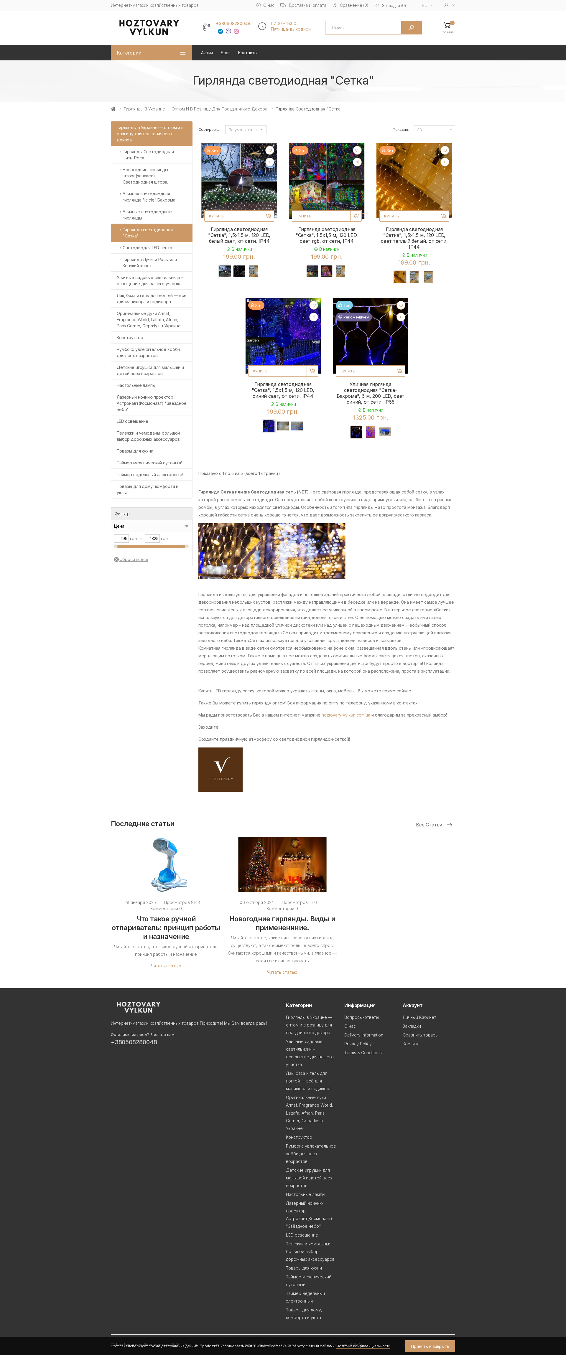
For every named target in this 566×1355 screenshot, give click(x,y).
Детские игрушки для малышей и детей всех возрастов (150, 370)
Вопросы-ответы (361, 1017)
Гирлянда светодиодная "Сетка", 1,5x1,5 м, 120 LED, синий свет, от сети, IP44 (283, 390)
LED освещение (132, 421)
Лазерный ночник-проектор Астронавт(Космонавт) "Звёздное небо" (152, 403)
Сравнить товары (420, 1034)
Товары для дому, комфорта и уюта (147, 489)
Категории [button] (129, 53)
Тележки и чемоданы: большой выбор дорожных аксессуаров (148, 436)
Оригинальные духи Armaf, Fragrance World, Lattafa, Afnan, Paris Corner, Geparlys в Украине (149, 319)
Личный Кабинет (419, 1017)
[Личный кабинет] (450, 5)
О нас (268, 5)
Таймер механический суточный (149, 462)
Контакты (247, 52)
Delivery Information (363, 1034)
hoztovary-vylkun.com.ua (346, 714)
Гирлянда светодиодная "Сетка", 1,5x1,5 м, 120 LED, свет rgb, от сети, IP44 (327, 235)
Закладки (412, 1026)
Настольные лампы (136, 385)
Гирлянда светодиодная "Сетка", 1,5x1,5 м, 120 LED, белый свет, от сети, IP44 (239, 235)
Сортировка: (209, 129)
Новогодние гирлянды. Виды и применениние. (282, 923)
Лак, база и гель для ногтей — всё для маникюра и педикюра (151, 298)
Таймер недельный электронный (150, 474)
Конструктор (130, 337)
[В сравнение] (269, 162)
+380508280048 (233, 23)
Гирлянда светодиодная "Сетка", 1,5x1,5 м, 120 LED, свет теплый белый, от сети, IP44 (414, 238)
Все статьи (430, 825)
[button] (447, 27)
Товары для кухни (135, 450)
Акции (207, 52)
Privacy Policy (358, 1043)
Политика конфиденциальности (363, 1346)
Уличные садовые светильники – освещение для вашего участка (150, 280)
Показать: (401, 129)
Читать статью (166, 965)
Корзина (411, 1043)
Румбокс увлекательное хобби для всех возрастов (148, 352)
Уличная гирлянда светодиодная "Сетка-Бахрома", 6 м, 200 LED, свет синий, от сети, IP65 (371, 393)
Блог (225, 52)
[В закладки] (269, 150)
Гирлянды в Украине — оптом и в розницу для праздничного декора (195, 108)
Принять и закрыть (430, 1346)
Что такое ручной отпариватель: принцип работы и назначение (166, 928)
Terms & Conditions (363, 1052)
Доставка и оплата (307, 5)
